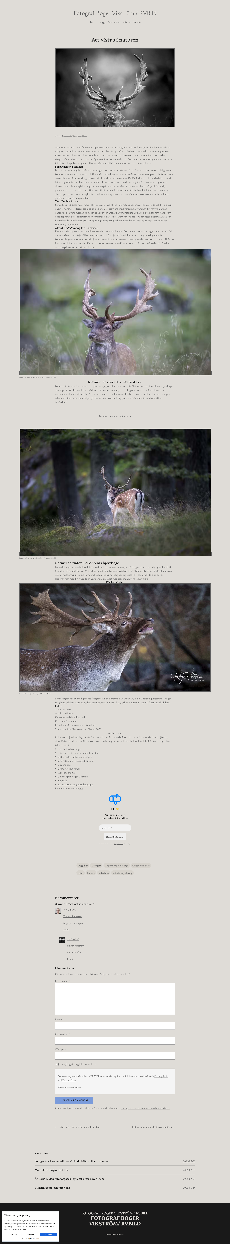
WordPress (120, 1234)
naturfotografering (122, 872)
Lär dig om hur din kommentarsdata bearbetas (145, 1108)
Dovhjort (96, 865)
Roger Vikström (67, 136)
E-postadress (62, 1034)
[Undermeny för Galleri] (119, 22)
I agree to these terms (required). (70, 1087)
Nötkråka (62, 780)
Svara (66, 929)
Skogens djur (64, 764)
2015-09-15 (69, 910)
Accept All (48, 1234)
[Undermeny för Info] (130, 22)
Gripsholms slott (140, 865)
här (81, 788)
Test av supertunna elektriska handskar (152, 1126)
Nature (91, 872)
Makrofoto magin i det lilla (52, 1169)
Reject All (30, 1234)
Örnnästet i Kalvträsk (69, 768)
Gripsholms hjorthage (69, 749)
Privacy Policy (161, 1076)
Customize (13, 1234)
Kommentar (62, 980)
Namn (59, 1019)
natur (80, 872)
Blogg (75, 136)
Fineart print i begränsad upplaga (75, 784)
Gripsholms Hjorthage (116, 865)
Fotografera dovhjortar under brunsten (78, 752)
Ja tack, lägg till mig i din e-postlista (77, 1064)
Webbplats (60, 1049)
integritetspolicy (118, 844)
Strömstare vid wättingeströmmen (76, 760)
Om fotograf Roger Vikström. (73, 776)
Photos (84, 136)
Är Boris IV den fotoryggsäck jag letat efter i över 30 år (69, 1178)
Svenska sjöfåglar (66, 772)
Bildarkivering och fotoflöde (52, 1187)
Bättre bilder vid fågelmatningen (75, 756)
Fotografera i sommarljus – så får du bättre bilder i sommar (72, 1161)
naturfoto (103, 872)
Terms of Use (69, 1080)
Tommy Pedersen (72, 916)
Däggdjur (83, 865)
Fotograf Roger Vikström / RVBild (115, 13)
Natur (79, 136)
